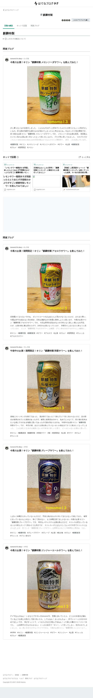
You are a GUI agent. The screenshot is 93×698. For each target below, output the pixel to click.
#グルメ (13, 147)
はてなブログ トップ (12, 10)
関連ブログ (35, 26)
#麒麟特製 (14, 144)
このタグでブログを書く (81, 20)
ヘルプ (21, 678)
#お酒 (67, 144)
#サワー (61, 144)
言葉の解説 (8, 26)
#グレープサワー (33, 533)
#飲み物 (60, 533)
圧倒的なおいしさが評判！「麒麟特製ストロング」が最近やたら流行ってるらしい (46, 170)
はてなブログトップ (40, 678)
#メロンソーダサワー (48, 144)
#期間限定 (22, 147)
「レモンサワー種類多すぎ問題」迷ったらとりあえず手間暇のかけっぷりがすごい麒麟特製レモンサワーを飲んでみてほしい (16, 170)
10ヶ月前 (27, 347)
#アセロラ (48, 333)
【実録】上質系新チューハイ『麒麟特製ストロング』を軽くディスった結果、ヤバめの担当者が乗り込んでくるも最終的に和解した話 (76, 170)
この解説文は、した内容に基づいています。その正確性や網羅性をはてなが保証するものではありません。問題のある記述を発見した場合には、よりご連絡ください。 (14, 39)
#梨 (49, 433)
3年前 (26, 547)
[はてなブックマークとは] (18, 157)
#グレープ (46, 533)
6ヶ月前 (26, 247)
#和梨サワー (41, 433)
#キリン (23, 144)
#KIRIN (13, 632)
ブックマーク (9, 164)
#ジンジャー (63, 632)
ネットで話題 (22, 26)
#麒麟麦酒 (75, 144)
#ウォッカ (80, 333)
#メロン (30, 147)
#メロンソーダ (33, 144)
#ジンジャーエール (41, 632)
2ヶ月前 (26, 58)
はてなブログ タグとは (10, 678)
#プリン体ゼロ (25, 536)
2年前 (26, 447)
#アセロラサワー (16, 336)
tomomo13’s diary (16, 58)
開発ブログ (28, 678)
